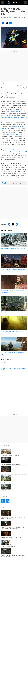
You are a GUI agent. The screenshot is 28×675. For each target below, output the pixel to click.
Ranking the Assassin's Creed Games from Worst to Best (13, 491)
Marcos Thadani (7, 17)
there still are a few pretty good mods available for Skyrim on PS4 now (14, 152)
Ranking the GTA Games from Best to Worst (10, 473)
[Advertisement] (14, 66)
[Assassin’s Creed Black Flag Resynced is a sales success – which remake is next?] (14, 551)
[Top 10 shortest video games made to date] (14, 460)
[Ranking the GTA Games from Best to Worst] (14, 469)
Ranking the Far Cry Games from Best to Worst (11, 482)
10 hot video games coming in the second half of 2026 (13, 537)
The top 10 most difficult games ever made (10, 455)
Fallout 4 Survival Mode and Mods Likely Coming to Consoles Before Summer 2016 (14, 270)
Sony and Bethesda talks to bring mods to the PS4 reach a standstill (13, 291)
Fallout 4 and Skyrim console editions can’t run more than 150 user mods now (12, 332)
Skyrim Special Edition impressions (10, 312)
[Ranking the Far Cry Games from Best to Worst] (14, 478)
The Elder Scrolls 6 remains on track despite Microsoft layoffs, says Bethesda (13, 517)
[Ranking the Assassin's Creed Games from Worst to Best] (14, 486)
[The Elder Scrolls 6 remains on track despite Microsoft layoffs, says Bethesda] (14, 513)
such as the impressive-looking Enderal (16, 117)
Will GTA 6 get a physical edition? (8, 546)
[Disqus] (14, 393)
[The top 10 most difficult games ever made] (14, 451)
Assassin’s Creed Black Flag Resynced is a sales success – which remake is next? (13, 556)
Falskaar (15, 111)
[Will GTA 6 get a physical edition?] (14, 542)
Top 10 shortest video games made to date (10, 464)
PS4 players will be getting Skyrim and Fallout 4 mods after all (13, 249)
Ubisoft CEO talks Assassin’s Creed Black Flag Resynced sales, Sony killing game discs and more (13, 528)
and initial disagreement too (15, 134)
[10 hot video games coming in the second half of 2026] (14, 533)
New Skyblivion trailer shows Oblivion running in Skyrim (13, 353)
